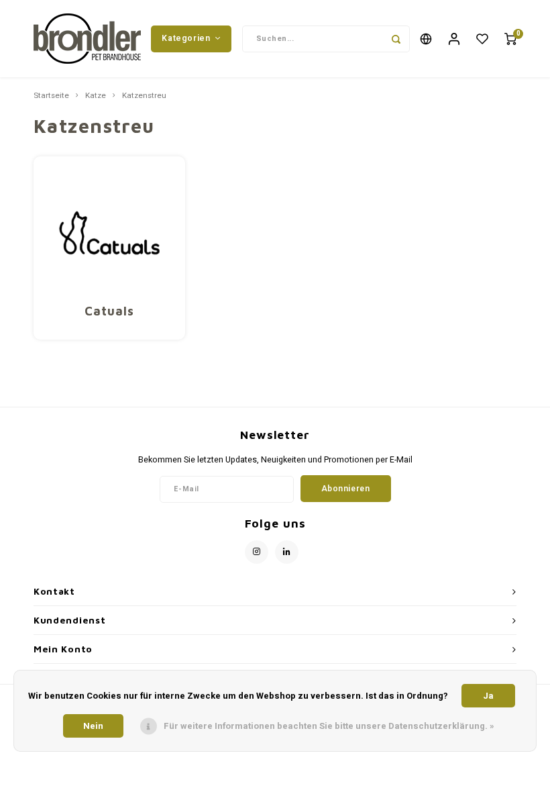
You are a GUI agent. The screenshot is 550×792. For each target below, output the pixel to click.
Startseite (51, 96)
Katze (95, 96)
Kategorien (186, 38)
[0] (510, 38)
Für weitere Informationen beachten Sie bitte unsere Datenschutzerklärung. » (329, 726)
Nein (93, 726)
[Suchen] (396, 39)
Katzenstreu (144, 96)
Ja (488, 695)
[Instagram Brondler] (256, 552)
